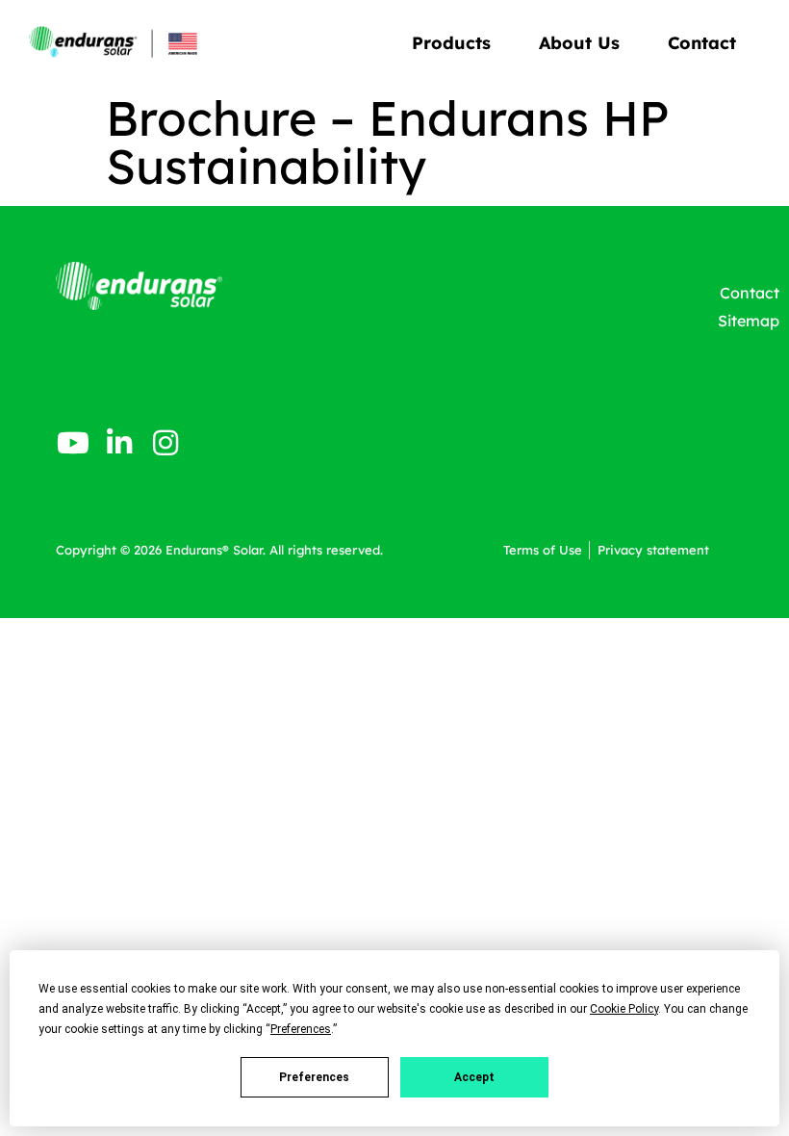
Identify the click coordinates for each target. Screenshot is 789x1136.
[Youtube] (73, 443)
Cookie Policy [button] (624, 1009)
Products (451, 43)
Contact (702, 43)
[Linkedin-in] (119, 443)
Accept (474, 1077)
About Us (579, 43)
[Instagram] (165, 443)
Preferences (314, 1077)
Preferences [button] (300, 1029)
